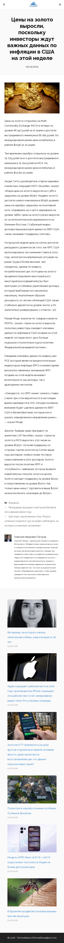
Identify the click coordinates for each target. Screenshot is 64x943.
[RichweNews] (33, 4)
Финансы (13, 502)
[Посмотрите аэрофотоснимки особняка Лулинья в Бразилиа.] (32, 801)
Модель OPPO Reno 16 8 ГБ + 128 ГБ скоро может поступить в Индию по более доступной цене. (28, 862)
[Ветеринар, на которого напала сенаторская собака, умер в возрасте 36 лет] (32, 625)
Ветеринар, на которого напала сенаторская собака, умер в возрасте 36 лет (31, 637)
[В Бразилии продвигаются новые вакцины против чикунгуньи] (32, 903)
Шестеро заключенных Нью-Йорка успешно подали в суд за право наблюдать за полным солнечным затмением (31, 521)
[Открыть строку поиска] (4, 4)
